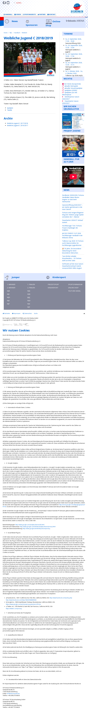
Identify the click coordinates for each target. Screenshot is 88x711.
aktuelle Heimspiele (71, 86)
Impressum (16, 313)
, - (73, 40)
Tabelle (9, 110)
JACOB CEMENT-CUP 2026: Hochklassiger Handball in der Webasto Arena (72, 235)
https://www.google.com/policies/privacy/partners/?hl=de (23, 604)
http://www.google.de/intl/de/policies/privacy (36, 528)
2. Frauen (31, 288)
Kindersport (59, 277)
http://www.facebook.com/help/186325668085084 (21, 600)
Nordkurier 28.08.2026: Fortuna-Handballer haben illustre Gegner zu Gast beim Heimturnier (73, 198)
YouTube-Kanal (74, 291)
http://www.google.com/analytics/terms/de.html (29, 525)
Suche (36, 313)
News (14, 21)
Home (6, 33)
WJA (28, 291)
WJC (11, 33)
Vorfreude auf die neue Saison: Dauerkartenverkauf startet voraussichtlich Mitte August (72, 266)
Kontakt (52, 14)
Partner (42, 14)
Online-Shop (73, 288)
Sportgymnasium (75, 284)
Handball (8, 14)
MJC (8, 294)
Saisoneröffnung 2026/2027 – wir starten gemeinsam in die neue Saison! (72, 207)
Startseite (7, 313)
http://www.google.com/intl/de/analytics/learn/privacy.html (37, 527)
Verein (18, 14)
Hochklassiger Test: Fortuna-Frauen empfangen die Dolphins (72, 228)
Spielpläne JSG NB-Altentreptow (69, 93)
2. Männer (11, 288)
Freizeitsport (53, 284)
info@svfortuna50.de (13, 693)
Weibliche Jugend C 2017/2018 (17, 123)
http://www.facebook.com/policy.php (61, 598)
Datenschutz (28, 313)
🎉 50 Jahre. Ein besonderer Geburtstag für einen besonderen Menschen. (71, 251)
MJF (8, 304)
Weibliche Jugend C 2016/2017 (17, 125)
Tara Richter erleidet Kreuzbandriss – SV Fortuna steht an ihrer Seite (71, 258)
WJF (28, 307)
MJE (8, 301)
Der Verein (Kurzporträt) (72, 84)
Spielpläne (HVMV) (70, 90)
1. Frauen (31, 284)
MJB (8, 291)
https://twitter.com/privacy (14, 608)
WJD (28, 301)
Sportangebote (30, 14)
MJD (8, 297)
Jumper (15, 277)
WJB (28, 294)
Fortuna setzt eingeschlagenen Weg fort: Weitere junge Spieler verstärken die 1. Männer (73, 215)
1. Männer (11, 284)
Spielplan (10, 108)
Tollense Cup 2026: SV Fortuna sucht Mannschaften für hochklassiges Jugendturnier (72, 243)
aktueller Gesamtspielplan (73, 88)
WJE (28, 304)
